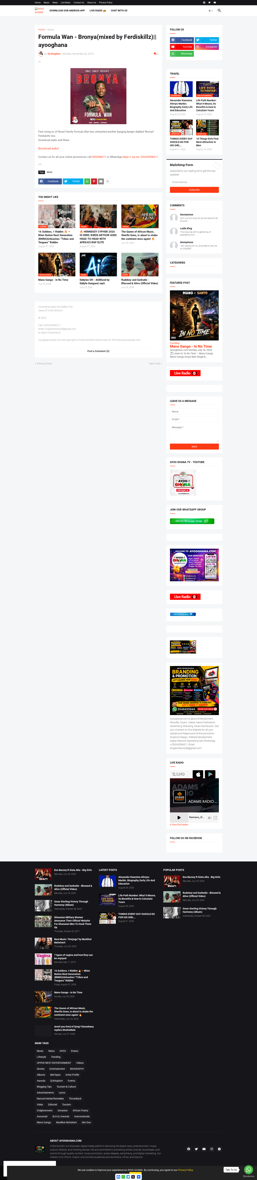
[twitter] (209, 2)
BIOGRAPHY (77, 1068)
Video (40, 1104)
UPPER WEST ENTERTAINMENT (54, 1062)
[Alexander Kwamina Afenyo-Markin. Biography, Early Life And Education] (107, 881)
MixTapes (55, 1074)
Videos (80, 1062)
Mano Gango (44, 1122)
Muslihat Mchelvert (66, 1122)
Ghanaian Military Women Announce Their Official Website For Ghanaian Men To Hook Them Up (72, 922)
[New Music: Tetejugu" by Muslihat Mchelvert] (43, 943)
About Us (91, 2)
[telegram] (219, 1149)
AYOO (63, 1051)
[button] (211, 10)
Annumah (42, 1116)
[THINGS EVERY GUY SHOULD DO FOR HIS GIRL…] (107, 918)
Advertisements (45, 1092)
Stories (40, 1068)
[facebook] (204, 2)
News (55, 2)
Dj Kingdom (56, 1080)
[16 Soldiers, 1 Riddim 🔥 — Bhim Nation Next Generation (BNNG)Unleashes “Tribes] (43, 975)
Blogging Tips (44, 1086)
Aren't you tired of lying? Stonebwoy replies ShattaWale (74, 1028)
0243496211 (99, 156)
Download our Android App (67, 10)
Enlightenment (45, 1110)
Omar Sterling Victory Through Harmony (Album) (71, 903)
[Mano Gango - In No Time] (43, 996)
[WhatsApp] (87, 181)
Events (71, 1080)
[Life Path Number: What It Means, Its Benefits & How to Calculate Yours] (107, 899)
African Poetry (80, 1110)
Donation (63, 1110)
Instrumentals (82, 1116)
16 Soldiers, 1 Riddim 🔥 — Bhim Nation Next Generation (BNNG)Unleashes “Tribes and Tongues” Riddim (56, 237)
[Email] (101, 181)
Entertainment (57, 1068)
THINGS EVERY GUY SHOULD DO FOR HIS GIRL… (181, 142)
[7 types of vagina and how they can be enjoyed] (43, 959)
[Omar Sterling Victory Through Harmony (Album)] (43, 905)
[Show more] (108, 181)
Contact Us (79, 2)
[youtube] (215, 2)
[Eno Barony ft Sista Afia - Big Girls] (43, 874)
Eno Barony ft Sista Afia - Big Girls (73, 870)
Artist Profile (72, 1074)
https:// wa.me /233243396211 (140, 156)
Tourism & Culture (66, 1086)
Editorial (52, 1104)
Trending (55, 1056)
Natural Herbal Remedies (50, 1098)
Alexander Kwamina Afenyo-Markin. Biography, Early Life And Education (181, 105)
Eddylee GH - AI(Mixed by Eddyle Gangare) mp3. (95, 281)
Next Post (154, 363)
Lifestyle (41, 1056)
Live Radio (65, 2)
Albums (41, 1074)
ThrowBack (75, 1098)
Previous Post (44, 363)
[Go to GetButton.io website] (248, 1176)
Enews (74, 1051)
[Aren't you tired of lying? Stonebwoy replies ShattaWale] (43, 1030)
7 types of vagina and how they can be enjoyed (73, 957)
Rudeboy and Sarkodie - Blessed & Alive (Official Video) (139, 281)
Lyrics (62, 1092)
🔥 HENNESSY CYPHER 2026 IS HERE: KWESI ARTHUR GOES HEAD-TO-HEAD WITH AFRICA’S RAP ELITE (98, 237)
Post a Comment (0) (98, 351)
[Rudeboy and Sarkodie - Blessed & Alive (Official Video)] (43, 890)
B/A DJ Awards (61, 1116)
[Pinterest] (94, 181)
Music (46, 2)
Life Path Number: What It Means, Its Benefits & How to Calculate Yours (206, 105)
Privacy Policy (105, 2)
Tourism (66, 1104)
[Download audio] (48, 148)
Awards (41, 1080)
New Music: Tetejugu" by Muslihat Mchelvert (73, 941)
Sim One (86, 1122)
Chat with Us (119, 10)
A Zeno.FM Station (179, 825)
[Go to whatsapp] (248, 1169)
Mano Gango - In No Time (53, 279)
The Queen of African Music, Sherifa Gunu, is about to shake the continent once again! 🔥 (139, 235)
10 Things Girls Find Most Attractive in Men (207, 142)
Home (38, 2)
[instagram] (212, 1149)
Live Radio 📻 (98, 10)
